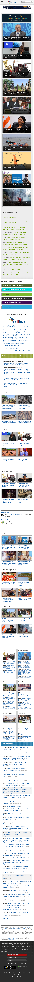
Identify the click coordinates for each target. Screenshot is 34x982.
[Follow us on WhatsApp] (21, 963)
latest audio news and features (19, 521)
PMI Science (7, 307)
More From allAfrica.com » (22, 350)
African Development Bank (12, 285)
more (29, 276)
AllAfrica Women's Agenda (12, 302)
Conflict (4, 392)
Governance (6, 606)
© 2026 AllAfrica (8, 972)
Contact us (11, 939)
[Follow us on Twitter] (12, 963)
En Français (27, 1)
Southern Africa (7, 713)
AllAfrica (12, 2)
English (23, 1)
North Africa (22, 682)
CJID (4, 376)
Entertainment (7, 471)
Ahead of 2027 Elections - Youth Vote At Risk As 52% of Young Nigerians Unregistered (16, 379)
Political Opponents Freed (11, 269)
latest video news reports (16, 514)
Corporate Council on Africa (13, 298)
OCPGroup (6, 294)
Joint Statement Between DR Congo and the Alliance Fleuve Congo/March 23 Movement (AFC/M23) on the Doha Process (15, 227)
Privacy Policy (18, 972)
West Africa (21, 713)
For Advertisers (12, 957)
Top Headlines (9, 212)
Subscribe (10, 960)
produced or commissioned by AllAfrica (9, 938)
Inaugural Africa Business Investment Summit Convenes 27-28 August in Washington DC (16, 363)
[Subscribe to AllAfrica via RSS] (25, 963)
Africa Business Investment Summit (12, 361)
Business (5, 429)
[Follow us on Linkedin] (18, 963)
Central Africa (22, 651)
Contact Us (27, 972)
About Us (18, 974)
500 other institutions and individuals (18, 928)
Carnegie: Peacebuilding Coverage (14, 289)
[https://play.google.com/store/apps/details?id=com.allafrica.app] (10, 968)
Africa (4, 651)
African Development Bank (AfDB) (12, 367)
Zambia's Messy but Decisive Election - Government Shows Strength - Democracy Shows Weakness (15, 264)
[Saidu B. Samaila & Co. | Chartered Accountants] (17, 7)
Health (4, 533)
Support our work (13, 954)
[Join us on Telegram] (15, 963)
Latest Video (5, 512)
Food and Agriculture (9, 569)
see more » (6, 918)
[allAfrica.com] (17, 320)
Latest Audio (5, 519)
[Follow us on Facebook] (9, 963)
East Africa (6, 682)
